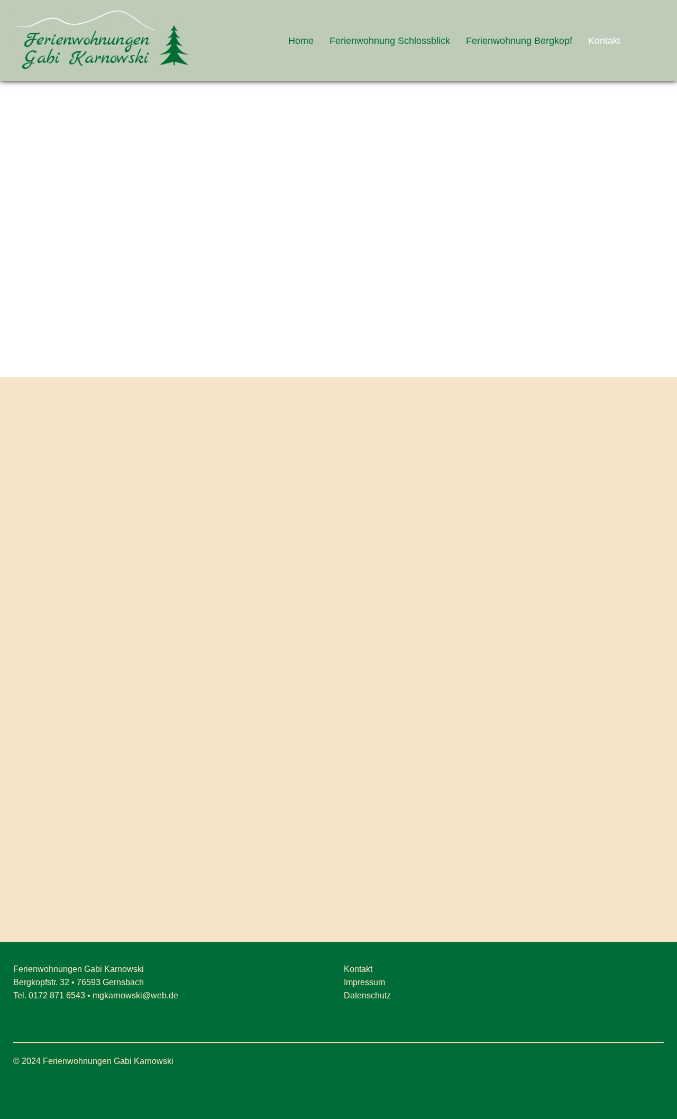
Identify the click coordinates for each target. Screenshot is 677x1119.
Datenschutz (367, 995)
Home (301, 40)
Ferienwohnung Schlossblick (390, 40)
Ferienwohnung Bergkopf (519, 40)
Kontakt (604, 40)
